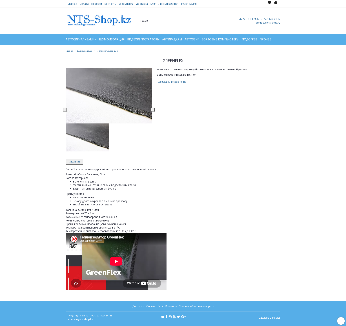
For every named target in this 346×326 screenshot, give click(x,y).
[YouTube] (174, 317)
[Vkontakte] (162, 317)
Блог (153, 3)
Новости (96, 3)
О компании (126, 3)
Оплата (84, 3)
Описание (74, 162)
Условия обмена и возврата (196, 306)
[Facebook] (166, 317)
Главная (72, 3)
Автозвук (192, 39)
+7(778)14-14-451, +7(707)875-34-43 (258, 18)
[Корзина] (275, 4)
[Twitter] (178, 317)
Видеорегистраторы (143, 39)
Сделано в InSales (269, 317)
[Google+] (183, 317)
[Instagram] (170, 317)
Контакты (110, 3)
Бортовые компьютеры (220, 39)
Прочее (265, 39)
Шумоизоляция (112, 39)
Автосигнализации (81, 39)
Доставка (142, 3)
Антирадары (172, 39)
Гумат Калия (189, 3)
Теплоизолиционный (107, 50)
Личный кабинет (169, 3)
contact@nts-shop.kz (268, 22)
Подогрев (249, 39)
